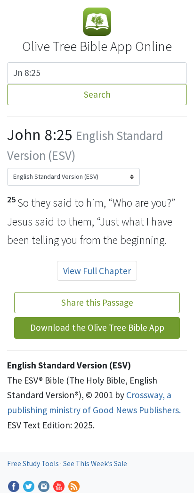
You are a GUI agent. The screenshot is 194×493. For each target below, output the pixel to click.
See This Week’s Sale (95, 463)
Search (97, 94)
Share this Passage (97, 302)
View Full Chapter (97, 270)
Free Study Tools (33, 463)
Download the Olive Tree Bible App (97, 327)
